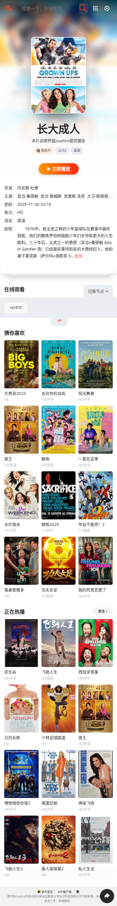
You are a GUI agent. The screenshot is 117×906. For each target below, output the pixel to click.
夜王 (8, 458)
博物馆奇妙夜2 (17, 803)
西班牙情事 (88, 671)
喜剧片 (46, 150)
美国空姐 (49, 803)
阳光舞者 (86, 393)
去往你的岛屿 (53, 393)
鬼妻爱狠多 (14, 589)
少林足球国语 (53, 737)
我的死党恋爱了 (92, 589)
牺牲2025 (50, 524)
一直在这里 (88, 458)
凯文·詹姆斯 (51, 196)
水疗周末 (12, 524)
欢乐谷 (10, 671)
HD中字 (16, 308)
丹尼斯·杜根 (27, 187)
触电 (45, 458)
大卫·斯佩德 (97, 196)
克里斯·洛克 (74, 196)
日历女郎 (12, 737)
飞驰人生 (49, 671)
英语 (21, 220)
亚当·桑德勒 (27, 196)
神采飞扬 (86, 803)
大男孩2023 (15, 393)
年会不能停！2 (91, 524)
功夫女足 (49, 589)
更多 (101, 611)
